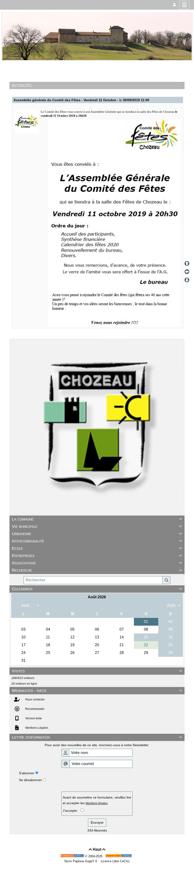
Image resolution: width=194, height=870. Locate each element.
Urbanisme (97, 533)
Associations (97, 563)
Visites (97, 671)
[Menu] (184, 5)
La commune (97, 519)
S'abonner (26, 773)
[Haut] (187, 263)
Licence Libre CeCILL (115, 861)
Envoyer (97, 822)
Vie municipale (97, 526)
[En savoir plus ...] (119, 856)
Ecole (97, 548)
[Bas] (187, 280)
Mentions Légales (36, 727)
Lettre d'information (97, 737)
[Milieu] (187, 271)
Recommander (34, 709)
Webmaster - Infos (97, 690)
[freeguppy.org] (72, 856)
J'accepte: (72, 810)
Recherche (97, 570)
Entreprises (97, 555)
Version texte (33, 718)
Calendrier (97, 589)
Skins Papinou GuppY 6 (81, 861)
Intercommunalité (97, 541)
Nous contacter (35, 699)
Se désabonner (30, 780)
